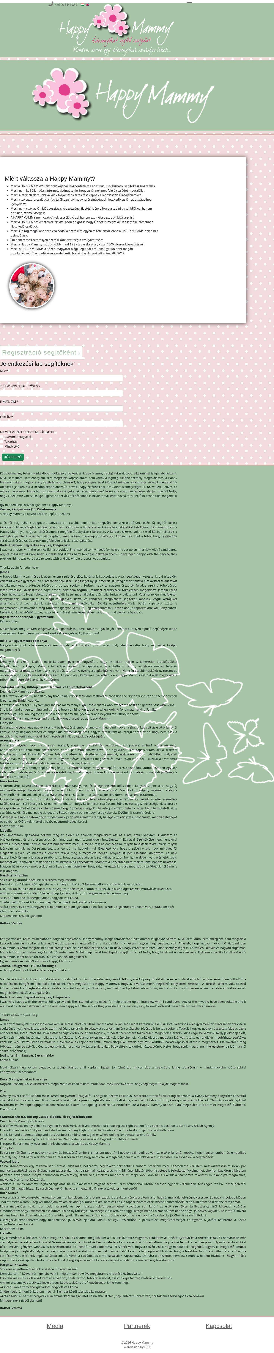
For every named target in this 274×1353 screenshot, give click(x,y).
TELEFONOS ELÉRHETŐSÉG (20, 386)
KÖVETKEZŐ (12, 457)
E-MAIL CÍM (9, 402)
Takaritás (10, 442)
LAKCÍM (6, 417)
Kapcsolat (219, 1326)
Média (55, 1326)
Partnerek (137, 1326)
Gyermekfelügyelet (17, 437)
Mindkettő (11, 446)
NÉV (4, 371)
